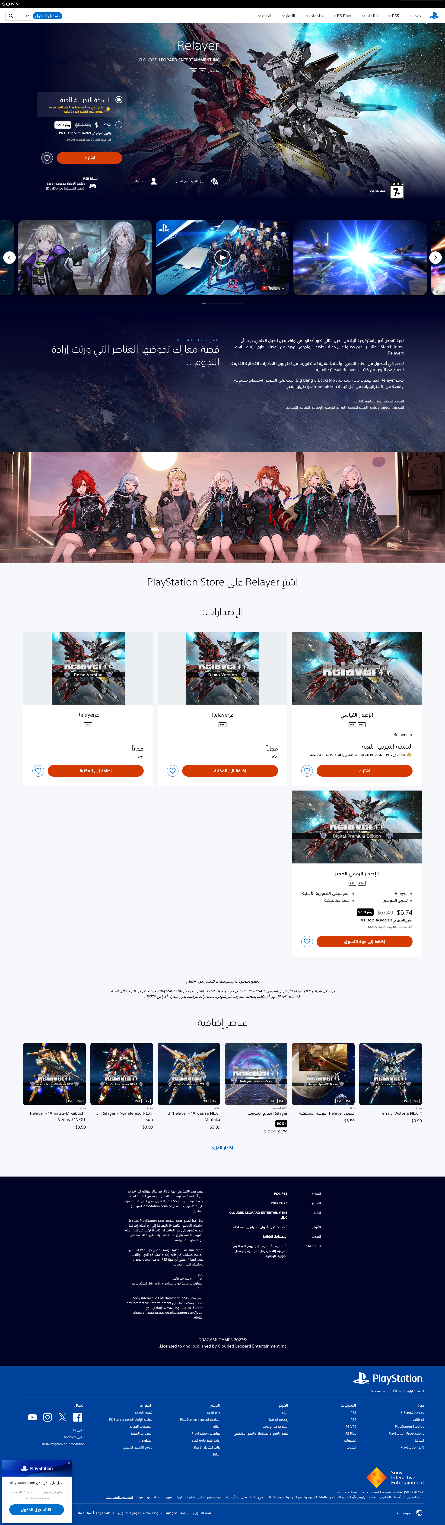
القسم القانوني (203, 1513)
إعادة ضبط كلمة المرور (205, 1440)
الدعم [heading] (215, 1405)
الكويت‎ (407, 1513)
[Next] (435, 257)
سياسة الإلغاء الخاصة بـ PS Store (131, 1419)
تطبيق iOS (77, 1430)
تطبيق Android (74, 1437)
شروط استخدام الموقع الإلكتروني (140, 1513)
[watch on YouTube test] (273, 288)
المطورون (146, 1440)
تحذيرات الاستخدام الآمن (187, 1279)
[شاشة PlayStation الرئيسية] (434, 15)
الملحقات (350, 1440)
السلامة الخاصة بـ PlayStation (200, 1419)
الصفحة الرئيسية (414, 1391)
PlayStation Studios (409, 1426)
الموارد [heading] (146, 1405)
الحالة (216, 1426)
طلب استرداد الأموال (206, 1447)
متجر (417, 15)
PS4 (353, 1419)
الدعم (266, 15)
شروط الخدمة (144, 1413)
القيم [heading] (283, 1405)
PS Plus (344, 15)
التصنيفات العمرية (141, 1426)
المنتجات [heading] (348, 1405)
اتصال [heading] (79, 1405)
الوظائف (418, 1419)
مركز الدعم (213, 1413)
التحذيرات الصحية (142, 1433)
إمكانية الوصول (278, 1419)
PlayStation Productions (406, 1433)
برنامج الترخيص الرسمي (138, 1447)
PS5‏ (395, 15)
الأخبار (290, 15)
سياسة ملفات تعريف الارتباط (73, 1513)
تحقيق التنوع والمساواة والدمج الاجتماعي (261, 1433)
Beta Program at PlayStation (63, 1444)
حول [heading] (420, 1405)
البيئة (285, 1413)
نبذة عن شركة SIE (412, 1413)
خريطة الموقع (105, 1513)
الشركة (419, 1440)
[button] (222, 257)
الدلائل (216, 1454)
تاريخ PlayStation (412, 1447)
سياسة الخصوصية (177, 1513)
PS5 (353, 1413)
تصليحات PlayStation (206, 1433)
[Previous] (9, 257)
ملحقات (316, 15)
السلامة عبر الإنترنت (275, 1426)
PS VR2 (351, 1426)
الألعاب (372, 15)
